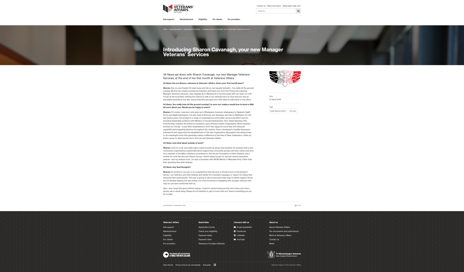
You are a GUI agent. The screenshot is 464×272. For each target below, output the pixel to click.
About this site (168, 265)
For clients (218, 19)
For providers (234, 19)
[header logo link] (179, 8)
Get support (169, 19)
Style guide (207, 265)
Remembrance (186, 19)
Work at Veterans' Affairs (280, 235)
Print (299, 205)
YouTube (240, 239)
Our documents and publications (284, 231)
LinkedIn (240, 235)
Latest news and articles (192, 29)
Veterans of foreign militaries (212, 243)
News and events (274, 6)
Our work (293, 111)
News (271, 243)
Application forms (207, 227)
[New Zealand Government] (284, 254)
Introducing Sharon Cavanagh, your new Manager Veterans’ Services (226, 29)
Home (165, 29)
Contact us (261, 6)
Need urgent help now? (292, 6)
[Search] (298, 11)
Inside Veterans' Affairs (278, 111)
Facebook (241, 231)
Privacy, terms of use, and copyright (188, 265)
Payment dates (205, 235)
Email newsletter (244, 227)
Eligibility (203, 19)
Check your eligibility (208, 231)
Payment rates (205, 239)
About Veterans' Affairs (279, 227)
